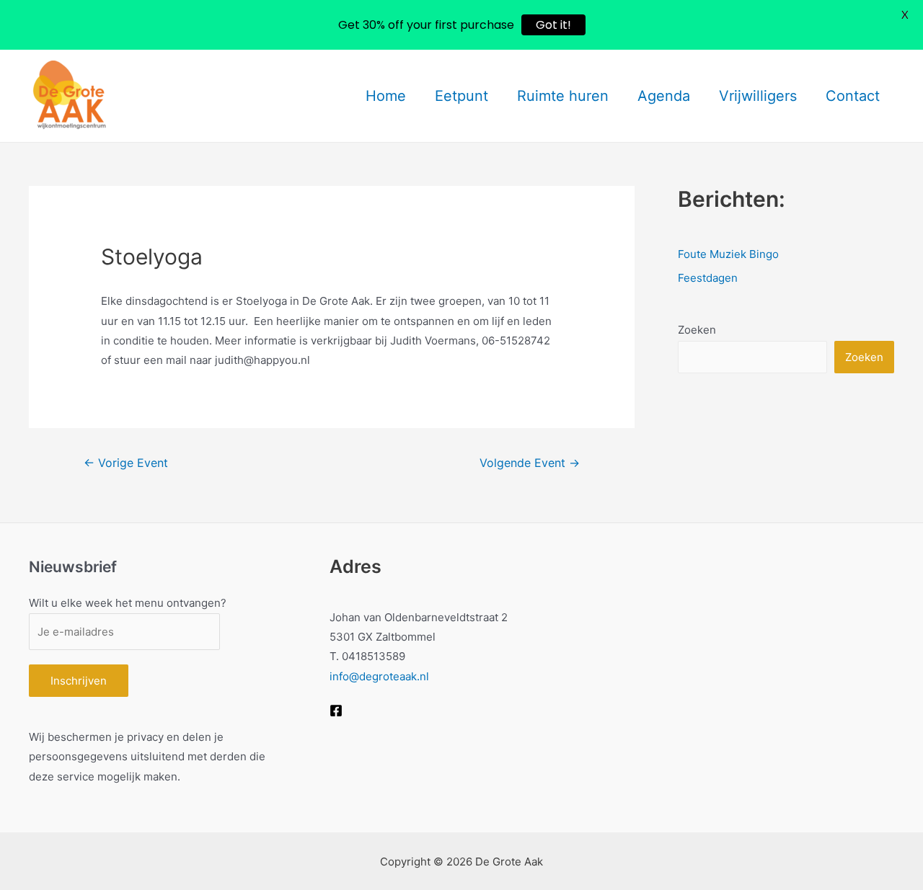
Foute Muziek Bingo (728, 254)
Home (386, 95)
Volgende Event (530, 463)
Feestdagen (708, 278)
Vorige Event (126, 463)
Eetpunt (461, 95)
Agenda (663, 95)
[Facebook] (336, 710)
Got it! (553, 25)
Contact (853, 95)
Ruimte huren (563, 95)
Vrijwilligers (758, 95)
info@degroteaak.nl (379, 676)
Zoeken (697, 330)
